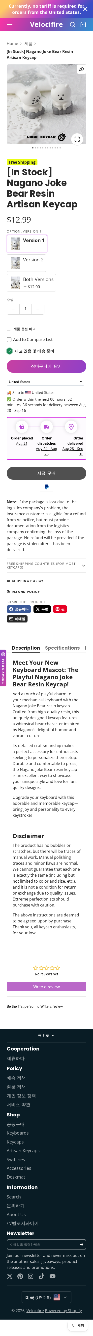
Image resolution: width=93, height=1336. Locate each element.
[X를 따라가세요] (10, 1276)
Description (26, 648)
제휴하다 (16, 1058)
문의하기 (16, 1205)
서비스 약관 (18, 1104)
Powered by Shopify (63, 1310)
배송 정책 (16, 1078)
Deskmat (16, 1177)
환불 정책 (16, 1087)
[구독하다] (81, 1244)
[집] (46, 24)
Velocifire (35, 1310)
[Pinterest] (20, 1276)
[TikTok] (42, 1276)
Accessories (19, 1168)
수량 (10, 299)
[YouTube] (53, 1276)
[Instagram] (31, 1276)
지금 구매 (46, 473)
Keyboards (18, 1133)
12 (60, 147)
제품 (28, 43)
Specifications (62, 648)
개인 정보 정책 (21, 1095)
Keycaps (15, 1142)
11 (57, 147)
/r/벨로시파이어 (23, 1223)
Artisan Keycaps (23, 1150)
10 (55, 147)
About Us (16, 1214)
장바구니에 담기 (46, 366)
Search (14, 1197)
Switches (16, 1159)
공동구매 (16, 1124)
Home (12, 43)
